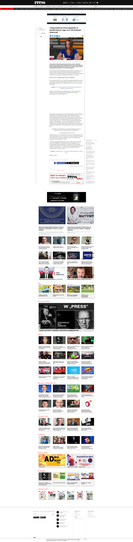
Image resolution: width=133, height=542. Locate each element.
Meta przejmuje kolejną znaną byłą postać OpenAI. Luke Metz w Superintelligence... (59, 429)
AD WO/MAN (42, 466)
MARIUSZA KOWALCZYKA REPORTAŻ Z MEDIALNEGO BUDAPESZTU (58, 330)
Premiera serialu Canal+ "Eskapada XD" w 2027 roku (90, 161)
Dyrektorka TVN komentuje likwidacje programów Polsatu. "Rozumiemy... (45, 347)
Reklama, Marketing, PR (46, 383)
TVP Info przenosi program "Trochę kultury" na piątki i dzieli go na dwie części (90, 152)
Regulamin (77, 517)
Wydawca (76, 513)
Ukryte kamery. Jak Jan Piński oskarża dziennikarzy (79, 279)
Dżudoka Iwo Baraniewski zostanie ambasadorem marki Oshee (87, 395)
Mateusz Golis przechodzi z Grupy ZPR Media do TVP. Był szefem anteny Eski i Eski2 (90, 168)
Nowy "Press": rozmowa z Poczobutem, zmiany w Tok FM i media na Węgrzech (59, 347)
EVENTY (41, 6)
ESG (66, 6)
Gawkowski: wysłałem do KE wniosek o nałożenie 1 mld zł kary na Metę (44, 429)
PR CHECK (70, 6)
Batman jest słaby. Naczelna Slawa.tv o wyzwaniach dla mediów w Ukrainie (44, 447)
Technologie (43, 416)
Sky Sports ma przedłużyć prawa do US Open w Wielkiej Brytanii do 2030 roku (73, 362)
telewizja (61, 159)
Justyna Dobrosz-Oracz (54, 159)
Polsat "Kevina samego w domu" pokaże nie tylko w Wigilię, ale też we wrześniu (44, 262)
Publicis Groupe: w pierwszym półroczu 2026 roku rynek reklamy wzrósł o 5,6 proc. (59, 395)
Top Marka (90, 515)
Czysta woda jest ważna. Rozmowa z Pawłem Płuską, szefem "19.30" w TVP (72, 447)
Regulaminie (64, 540)
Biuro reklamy (77, 514)
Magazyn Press (44, 301)
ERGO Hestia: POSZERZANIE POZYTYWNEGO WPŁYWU (72, 296)
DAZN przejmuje (110, 8)
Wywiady (41, 435)
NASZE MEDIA (48, 6)
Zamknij (85, 539)
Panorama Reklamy (91, 516)
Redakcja (76, 512)
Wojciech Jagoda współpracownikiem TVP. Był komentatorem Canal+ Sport (44, 362)
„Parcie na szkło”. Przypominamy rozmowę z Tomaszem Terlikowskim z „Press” (58, 448)
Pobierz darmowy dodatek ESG (59, 482)
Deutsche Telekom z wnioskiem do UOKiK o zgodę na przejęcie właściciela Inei (73, 377)
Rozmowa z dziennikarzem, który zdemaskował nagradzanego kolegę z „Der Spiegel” (87, 448)
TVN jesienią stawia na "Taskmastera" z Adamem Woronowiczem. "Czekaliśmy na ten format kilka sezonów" (90, 177)
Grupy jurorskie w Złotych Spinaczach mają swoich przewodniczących (72, 410)
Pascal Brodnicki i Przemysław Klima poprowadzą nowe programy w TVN (89, 148)
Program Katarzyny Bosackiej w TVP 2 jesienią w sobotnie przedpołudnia (87, 377)
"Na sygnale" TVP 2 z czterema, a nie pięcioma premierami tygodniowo (59, 377)
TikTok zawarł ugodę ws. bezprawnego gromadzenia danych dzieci (87, 429)
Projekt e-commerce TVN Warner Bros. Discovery (19, 8)
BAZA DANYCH (60, 6)
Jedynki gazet (43, 489)
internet (56, 170)
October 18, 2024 (71, 132)
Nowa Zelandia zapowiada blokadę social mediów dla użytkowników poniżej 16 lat (72, 429)
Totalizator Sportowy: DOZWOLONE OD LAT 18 (43, 296)
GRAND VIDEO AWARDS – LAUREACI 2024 (76, 466)
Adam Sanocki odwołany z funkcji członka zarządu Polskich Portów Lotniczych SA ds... (45, 396)
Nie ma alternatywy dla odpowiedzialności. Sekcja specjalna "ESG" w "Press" (72, 395)
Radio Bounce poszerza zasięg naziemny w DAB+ (45, 377)
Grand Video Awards (92, 517)
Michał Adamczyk (65, 159)
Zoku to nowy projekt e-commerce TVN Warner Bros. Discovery (73, 247)
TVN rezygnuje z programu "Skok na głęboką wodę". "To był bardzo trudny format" (90, 182)
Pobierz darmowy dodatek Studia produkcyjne (72, 483)
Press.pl (89, 513)
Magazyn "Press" (91, 512)
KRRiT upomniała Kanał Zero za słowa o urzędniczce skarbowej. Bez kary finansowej (87, 348)
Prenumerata (77, 515)
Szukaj (95, 6)
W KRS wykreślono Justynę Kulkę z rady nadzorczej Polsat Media (90, 172)
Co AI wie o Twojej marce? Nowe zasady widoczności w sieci (72, 262)
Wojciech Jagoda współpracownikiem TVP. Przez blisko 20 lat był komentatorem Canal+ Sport (90, 157)
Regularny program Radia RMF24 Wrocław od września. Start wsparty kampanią (87, 262)
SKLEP (54, 6)
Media (40, 335)
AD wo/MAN (90, 514)
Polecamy (42, 471)
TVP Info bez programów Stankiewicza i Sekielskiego (51, 279)
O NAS (76, 6)
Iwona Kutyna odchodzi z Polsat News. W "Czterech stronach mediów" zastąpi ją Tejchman (79, 228)
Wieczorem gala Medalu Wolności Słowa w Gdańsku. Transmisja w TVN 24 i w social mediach (51, 228)
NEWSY (37, 6)
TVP (59, 159)
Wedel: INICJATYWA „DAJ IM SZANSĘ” (58, 296)
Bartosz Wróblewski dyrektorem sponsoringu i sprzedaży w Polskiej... (58, 410)
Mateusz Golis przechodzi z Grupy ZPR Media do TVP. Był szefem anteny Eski (44, 247)
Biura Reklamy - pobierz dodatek (86, 483)
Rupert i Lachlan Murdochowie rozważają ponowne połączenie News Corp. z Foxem (90, 143)
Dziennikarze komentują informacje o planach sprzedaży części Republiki (86, 362)
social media (60, 170)
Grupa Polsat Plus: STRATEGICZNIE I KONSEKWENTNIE (85, 296)
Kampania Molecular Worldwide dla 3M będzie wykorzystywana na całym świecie (86, 411)
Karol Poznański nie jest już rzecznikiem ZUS (44, 410)
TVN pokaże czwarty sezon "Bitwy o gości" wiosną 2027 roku (90, 164)
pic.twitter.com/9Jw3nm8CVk (72, 130)
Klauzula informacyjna (79, 518)
